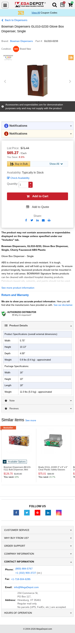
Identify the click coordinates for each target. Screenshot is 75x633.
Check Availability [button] (19, 177)
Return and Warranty (15, 295)
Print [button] (49, 220)
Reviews (14, 408)
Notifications (18, 125)
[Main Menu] (5, 5)
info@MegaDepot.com (26, 587)
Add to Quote (40, 207)
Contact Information (19, 561)
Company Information (19, 553)
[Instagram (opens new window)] (59, 512)
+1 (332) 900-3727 (25, 572)
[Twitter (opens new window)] (27, 512)
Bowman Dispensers (21, 41)
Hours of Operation (18, 612)
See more (30, 420)
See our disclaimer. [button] (63, 305)
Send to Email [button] (43, 220)
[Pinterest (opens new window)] (37, 512)
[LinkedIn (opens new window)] (48, 512)
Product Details (18, 325)
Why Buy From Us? (16, 538)
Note (12, 400)
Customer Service (16, 530)
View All (36, 12)
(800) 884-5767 (24, 568)
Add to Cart (40, 196)
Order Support (14, 545)
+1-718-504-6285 (21, 579)
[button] (30, 183)
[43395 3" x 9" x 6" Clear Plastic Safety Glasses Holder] (53, 440)
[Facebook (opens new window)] (16, 512)
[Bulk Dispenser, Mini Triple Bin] (19, 440)
